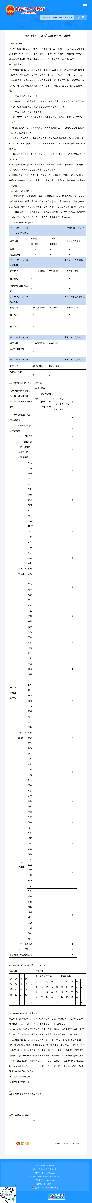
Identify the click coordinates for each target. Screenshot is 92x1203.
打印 (68, 1143)
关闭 (77, 1143)
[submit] (80, 17)
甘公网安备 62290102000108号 (46, 1188)
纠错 (58, 1143)
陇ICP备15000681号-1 (44, 1184)
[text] (62, 17)
